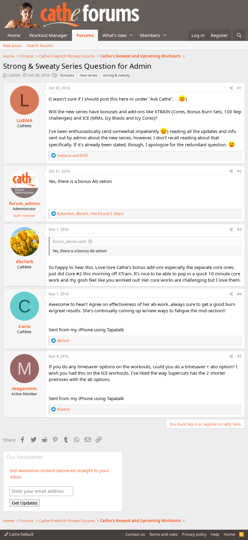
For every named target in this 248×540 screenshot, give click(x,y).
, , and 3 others (90, 213)
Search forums (40, 45)
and (72, 155)
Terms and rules (163, 534)
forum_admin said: (69, 241)
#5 (239, 356)
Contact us (135, 534)
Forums (85, 35)
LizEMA (13, 75)
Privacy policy (194, 534)
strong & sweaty (116, 75)
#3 (239, 229)
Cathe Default (21, 534)
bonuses (67, 75)
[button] (131, 35)
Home (14, 35)
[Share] (231, 88)
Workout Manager (48, 35)
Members (150, 35)
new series (89, 75)
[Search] (239, 35)
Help (215, 534)
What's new (114, 35)
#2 (239, 171)
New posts (12, 45)
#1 (239, 88)
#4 (239, 294)
